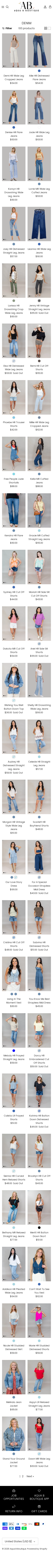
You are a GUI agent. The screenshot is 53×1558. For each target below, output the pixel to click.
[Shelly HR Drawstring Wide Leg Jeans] (39, 680)
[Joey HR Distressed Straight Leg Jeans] (13, 224)
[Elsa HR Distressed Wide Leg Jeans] (13, 341)
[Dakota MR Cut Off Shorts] (13, 623)
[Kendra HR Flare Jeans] (13, 510)
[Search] (8, 7)
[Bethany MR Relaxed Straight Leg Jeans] (13, 1207)
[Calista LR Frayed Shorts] (13, 1090)
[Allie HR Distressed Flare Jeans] (39, 50)
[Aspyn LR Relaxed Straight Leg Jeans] (39, 1377)
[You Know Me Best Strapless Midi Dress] (39, 974)
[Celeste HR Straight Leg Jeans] (39, 736)
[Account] (44, 7)
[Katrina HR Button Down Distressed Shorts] (39, 1090)
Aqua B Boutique (18, 1548)
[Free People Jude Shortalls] (13, 454)
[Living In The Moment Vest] (13, 974)
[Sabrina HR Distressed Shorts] (39, 917)
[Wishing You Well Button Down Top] (13, 680)
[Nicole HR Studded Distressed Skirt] (13, 1320)
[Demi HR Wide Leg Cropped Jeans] (13, 50)
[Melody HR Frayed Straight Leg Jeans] (13, 1030)
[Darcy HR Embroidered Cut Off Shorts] (39, 1030)
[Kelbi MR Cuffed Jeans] (39, 454)
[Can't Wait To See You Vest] (39, 1264)
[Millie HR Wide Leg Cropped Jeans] (39, 397)
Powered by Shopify (37, 1548)
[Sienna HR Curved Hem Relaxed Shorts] (13, 1151)
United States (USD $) (18, 1541)
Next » (30, 1476)
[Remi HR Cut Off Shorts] (39, 341)
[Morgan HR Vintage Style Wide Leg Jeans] (13, 797)
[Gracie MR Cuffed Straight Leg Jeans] (39, 510)
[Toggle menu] (3, 7)
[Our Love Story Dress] (13, 857)
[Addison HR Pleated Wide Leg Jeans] (13, 1264)
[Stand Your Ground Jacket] (13, 1434)
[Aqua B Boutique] (26, 6)
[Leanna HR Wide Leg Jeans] (39, 224)
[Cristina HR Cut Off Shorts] (13, 917)
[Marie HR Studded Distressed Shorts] (39, 1320)
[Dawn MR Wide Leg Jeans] (39, 1434)
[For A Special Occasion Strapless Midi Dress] (39, 857)
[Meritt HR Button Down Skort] (39, 1207)
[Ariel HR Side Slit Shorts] (39, 623)
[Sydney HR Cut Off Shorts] (13, 567)
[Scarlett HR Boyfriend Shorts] (39, 797)
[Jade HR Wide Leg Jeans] (39, 107)
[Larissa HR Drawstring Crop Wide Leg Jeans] (13, 280)
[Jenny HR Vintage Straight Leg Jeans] (39, 280)
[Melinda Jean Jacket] (13, 1377)
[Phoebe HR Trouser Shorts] (13, 397)
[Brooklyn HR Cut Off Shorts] (39, 1151)
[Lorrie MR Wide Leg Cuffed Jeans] (39, 164)
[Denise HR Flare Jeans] (13, 107)
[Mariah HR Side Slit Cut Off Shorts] (39, 567)
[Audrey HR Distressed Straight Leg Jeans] (13, 736)
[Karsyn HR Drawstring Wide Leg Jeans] (13, 164)
